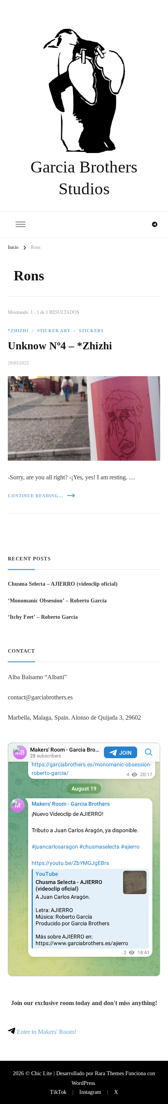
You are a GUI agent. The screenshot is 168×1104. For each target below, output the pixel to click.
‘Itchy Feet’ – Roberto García (43, 617)
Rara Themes (109, 1073)
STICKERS (91, 331)
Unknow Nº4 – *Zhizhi (60, 346)
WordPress (83, 1083)
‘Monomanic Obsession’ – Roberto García (57, 600)
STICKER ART (53, 331)
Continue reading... (35, 495)
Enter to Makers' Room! (45, 1031)
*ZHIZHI (18, 331)
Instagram (90, 1092)
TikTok (58, 1092)
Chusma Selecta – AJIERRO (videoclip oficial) (63, 584)
